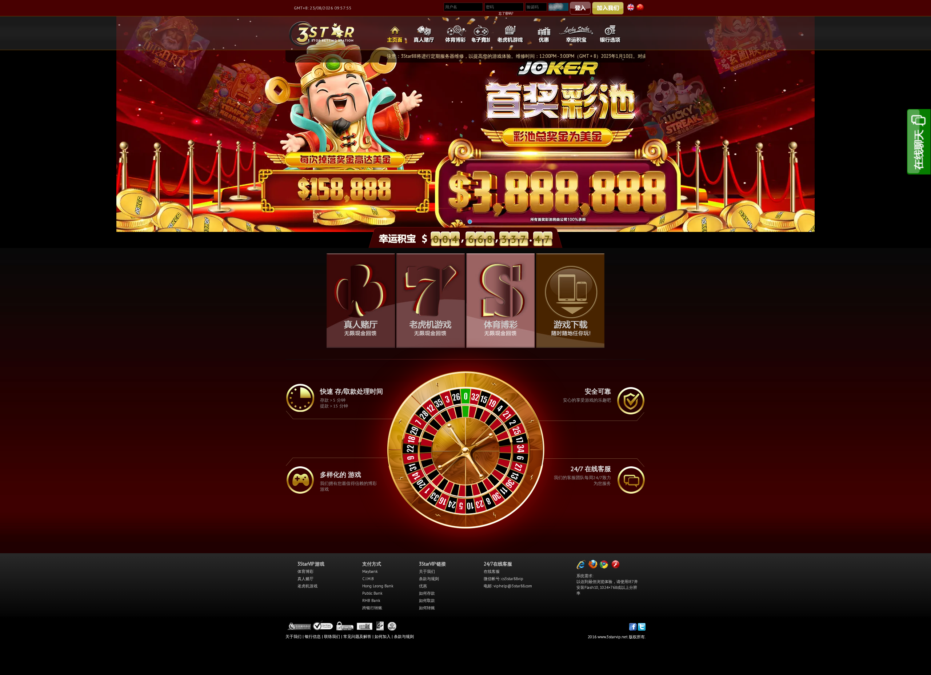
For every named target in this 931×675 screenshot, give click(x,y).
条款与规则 (429, 578)
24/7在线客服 (498, 564)
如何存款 (427, 593)
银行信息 (313, 636)
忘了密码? (506, 13)
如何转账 (427, 607)
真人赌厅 (305, 578)
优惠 (423, 585)
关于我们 (427, 571)
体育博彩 (305, 571)
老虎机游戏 (307, 585)
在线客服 (492, 571)
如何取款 (427, 600)
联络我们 (332, 636)
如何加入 (383, 636)
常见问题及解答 (357, 636)
